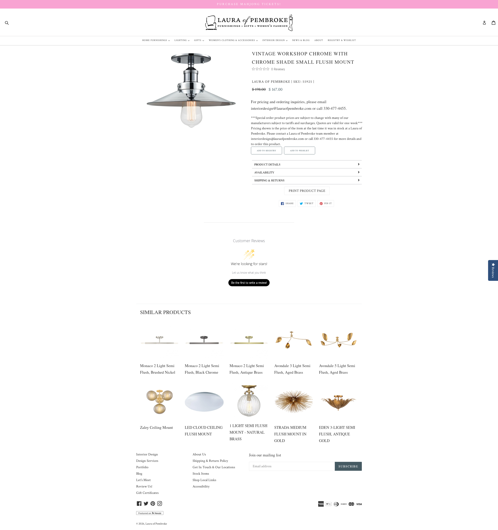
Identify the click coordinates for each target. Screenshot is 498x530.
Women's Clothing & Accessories (234, 40)
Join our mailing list (265, 455)
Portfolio (142, 467)
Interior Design (275, 40)
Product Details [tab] (267, 164)
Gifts (200, 40)
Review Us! (144, 486)
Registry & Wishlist (342, 40)
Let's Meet (143, 480)
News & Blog (301, 40)
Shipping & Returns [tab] (269, 180)
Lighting (182, 40)
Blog (139, 473)
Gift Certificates (147, 493)
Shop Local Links (204, 480)
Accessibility (201, 486)
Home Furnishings (157, 40)
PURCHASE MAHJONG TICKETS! (249, 4)
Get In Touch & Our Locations (214, 467)
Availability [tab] (264, 172)
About (318, 40)
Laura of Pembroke (271, 81)
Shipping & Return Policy (210, 461)
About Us (199, 454)
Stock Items (201, 473)
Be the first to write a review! (249, 283)
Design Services (147, 461)
